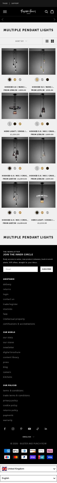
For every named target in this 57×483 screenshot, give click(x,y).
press (6, 362)
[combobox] (28, 469)
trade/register (10, 304)
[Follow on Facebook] (4, 428)
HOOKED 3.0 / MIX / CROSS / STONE (42, 176)
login (6, 294)
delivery (7, 284)
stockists (7, 309)
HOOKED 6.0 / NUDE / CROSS (15, 87)
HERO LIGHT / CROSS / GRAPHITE (15, 131)
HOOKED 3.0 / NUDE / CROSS (42, 87)
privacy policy (10, 400)
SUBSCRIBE (46, 269)
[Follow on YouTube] (29, 428)
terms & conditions (13, 391)
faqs (5, 314)
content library (11, 357)
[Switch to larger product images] (47, 41)
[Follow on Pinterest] (21, 428)
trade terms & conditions (16, 395)
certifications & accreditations (19, 324)
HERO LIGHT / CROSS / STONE (42, 220)
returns (7, 289)
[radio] (9, 80)
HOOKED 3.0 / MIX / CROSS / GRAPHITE (42, 131)
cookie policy (10, 405)
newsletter (8, 347)
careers (7, 372)
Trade (5, 3)
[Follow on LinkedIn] (46, 428)
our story (8, 337)
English (27, 437)
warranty (7, 420)
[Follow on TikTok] (37, 428)
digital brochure (11, 352)
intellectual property (14, 319)
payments (8, 415)
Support (15, 3)
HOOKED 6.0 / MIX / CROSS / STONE (15, 220)
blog (5, 367)
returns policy (10, 410)
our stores (8, 342)
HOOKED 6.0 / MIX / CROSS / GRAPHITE (15, 176)
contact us (8, 299)
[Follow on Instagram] (13, 428)
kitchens (7, 377)
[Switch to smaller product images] (52, 41)
